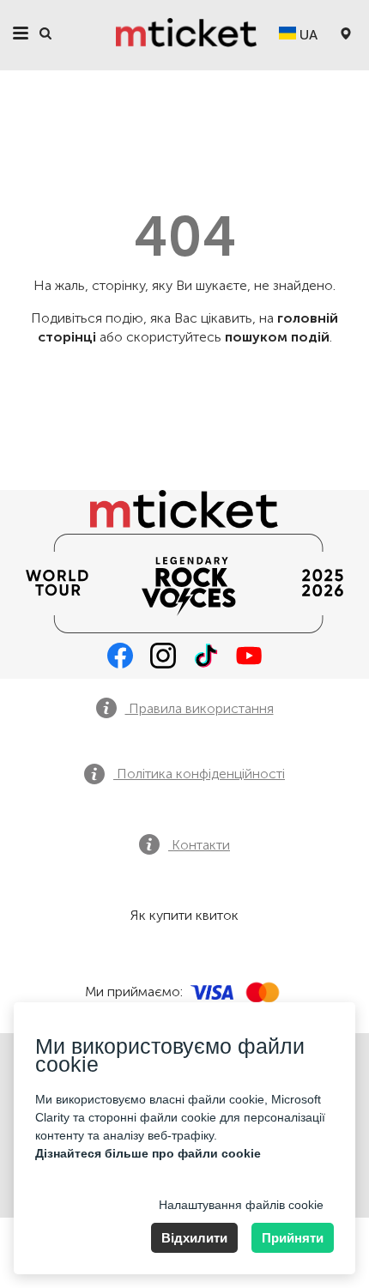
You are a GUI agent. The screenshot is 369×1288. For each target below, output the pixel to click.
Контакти (199, 845)
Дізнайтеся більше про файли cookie (148, 1153)
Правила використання (199, 708)
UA (307, 35)
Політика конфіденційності (199, 773)
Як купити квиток (184, 915)
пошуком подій (277, 337)
